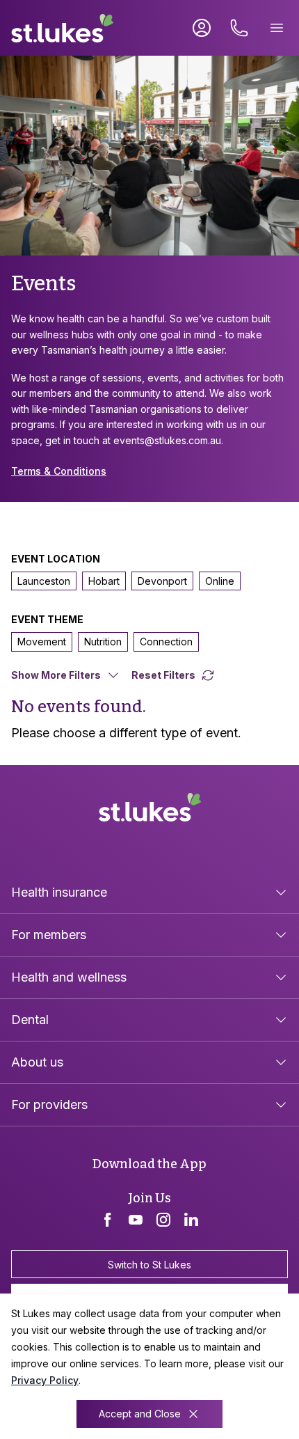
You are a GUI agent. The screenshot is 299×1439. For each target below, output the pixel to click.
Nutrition (103, 641)
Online (219, 581)
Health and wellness (69, 977)
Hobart (104, 581)
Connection (166, 641)
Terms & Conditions (58, 471)
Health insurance (59, 892)
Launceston (43, 581)
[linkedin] (191, 1219)
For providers (49, 1104)
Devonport (162, 581)
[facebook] (107, 1219)
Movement (41, 641)
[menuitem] (149, 893)
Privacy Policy (45, 1380)
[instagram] (163, 1219)
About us (37, 1062)
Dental (30, 1019)
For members (48, 934)
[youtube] (135, 1219)
